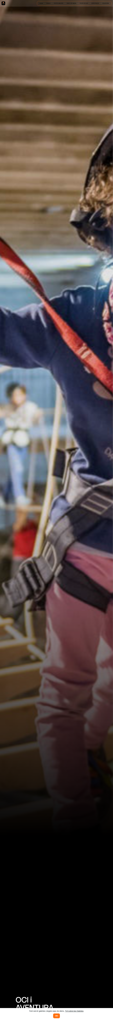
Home (41, 3)
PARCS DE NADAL (71, 3)
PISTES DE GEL (84, 3)
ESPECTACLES (95, 3)
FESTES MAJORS (58, 3)
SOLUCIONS (105, 3)
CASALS (48, 3)
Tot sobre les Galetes (74, 1011)
